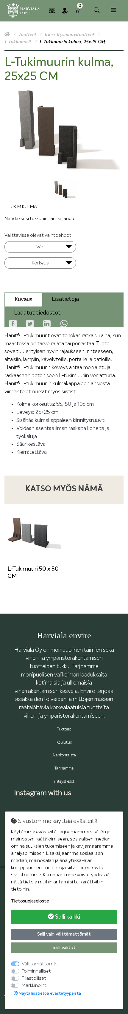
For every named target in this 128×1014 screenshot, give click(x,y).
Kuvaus (23, 299)
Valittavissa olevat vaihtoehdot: (38, 235)
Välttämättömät (40, 964)
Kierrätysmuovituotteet (69, 34)
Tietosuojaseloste (30, 901)
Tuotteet (27, 34)
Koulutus (64, 742)
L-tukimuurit (18, 41)
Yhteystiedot (64, 782)
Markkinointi (34, 985)
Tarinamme (64, 768)
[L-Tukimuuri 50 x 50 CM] (34, 534)
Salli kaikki (67, 917)
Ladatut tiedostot (37, 313)
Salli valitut (64, 947)
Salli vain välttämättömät (64, 934)
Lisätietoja (65, 299)
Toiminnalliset (36, 971)
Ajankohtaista (64, 755)
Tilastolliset (34, 978)
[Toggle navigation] (113, 10)
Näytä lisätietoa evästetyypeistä (49, 993)
